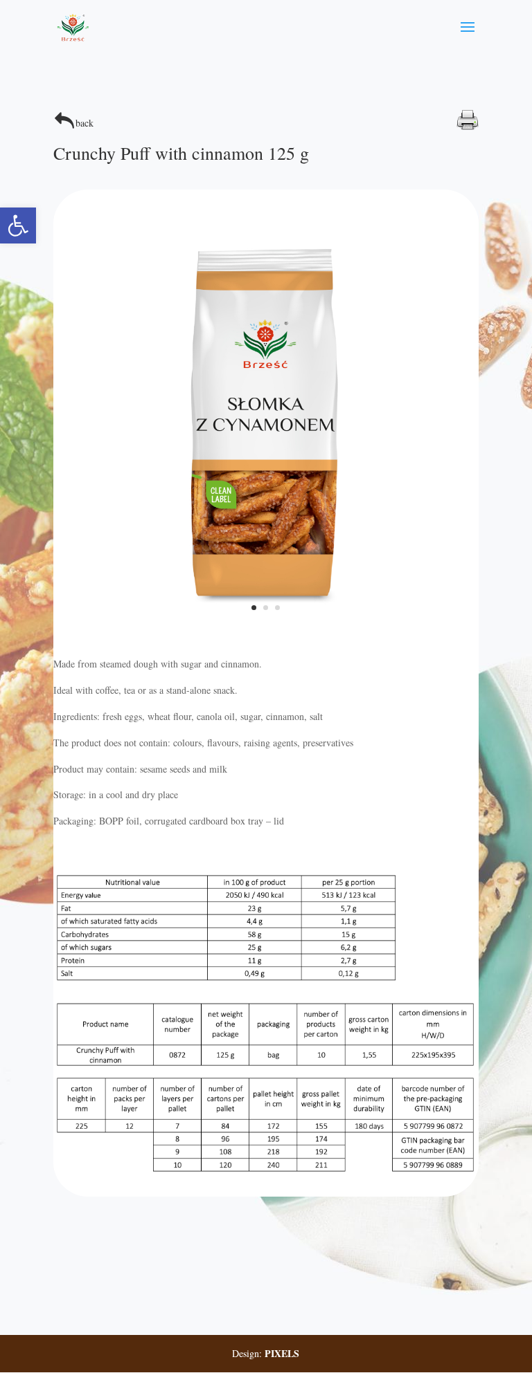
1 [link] (253, 607)
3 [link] (277, 607)
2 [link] (265, 607)
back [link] (85, 122)
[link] (18, 225)
